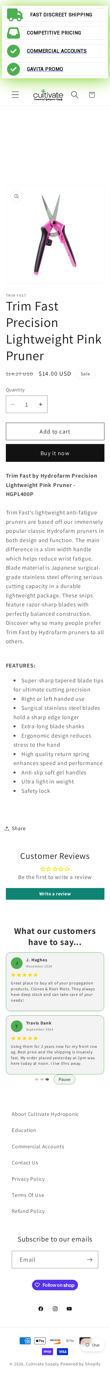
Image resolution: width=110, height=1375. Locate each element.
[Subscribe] (89, 1260)
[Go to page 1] (36, 1079)
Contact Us (25, 1162)
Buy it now (55, 453)
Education (24, 1129)
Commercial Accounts (38, 1146)
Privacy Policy (28, 1178)
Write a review (55, 894)
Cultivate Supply (43, 1364)
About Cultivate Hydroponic (45, 1113)
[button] (15, 94)
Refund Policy (28, 1210)
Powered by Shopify (80, 1364)
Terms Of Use (28, 1194)
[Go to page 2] (42, 1079)
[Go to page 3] (47, 1079)
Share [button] (19, 828)
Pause (64, 1079)
